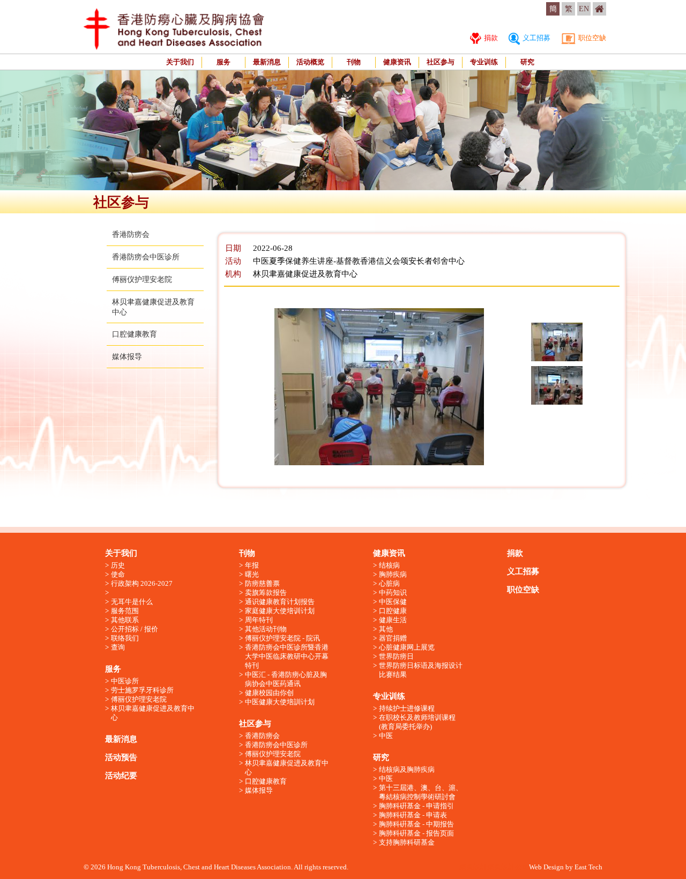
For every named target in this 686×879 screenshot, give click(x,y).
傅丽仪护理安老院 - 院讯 (282, 638)
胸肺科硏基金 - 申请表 (413, 815)
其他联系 (125, 620)
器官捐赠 (393, 638)
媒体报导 (127, 357)
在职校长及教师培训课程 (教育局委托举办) (417, 722)
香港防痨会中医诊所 (146, 257)
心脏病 (389, 583)
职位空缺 (591, 38)
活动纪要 (121, 775)
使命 (118, 574)
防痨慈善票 (262, 583)
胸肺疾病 (393, 574)
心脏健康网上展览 (407, 647)
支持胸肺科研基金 (407, 842)
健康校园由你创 (269, 693)
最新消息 (267, 62)
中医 (386, 736)
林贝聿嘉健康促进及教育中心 (153, 712)
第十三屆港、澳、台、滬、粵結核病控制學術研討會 (421, 792)
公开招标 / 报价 (134, 629)
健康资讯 (397, 62)
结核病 (389, 565)
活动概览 (310, 62)
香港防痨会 (131, 234)
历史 (118, 565)
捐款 (490, 38)
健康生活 (393, 620)
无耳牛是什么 (132, 602)
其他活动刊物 (266, 629)
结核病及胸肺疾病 (407, 769)
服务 (223, 62)
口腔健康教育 (134, 334)
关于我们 (180, 62)
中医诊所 (125, 681)
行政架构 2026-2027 (142, 583)
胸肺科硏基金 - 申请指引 (416, 806)
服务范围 (125, 611)
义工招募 (535, 38)
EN (584, 9)
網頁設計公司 (508, 867)
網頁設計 (473, 867)
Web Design (546, 867)
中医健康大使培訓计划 (280, 702)
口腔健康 (393, 611)
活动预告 (121, 757)
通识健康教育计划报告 (280, 602)
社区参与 (440, 62)
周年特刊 (259, 620)
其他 (386, 629)
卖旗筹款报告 (266, 593)
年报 (252, 565)
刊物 (354, 62)
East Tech (588, 867)
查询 (118, 647)
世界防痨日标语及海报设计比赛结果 (421, 670)
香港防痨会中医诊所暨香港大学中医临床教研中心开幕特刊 (287, 656)
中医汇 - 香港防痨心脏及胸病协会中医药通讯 (286, 679)
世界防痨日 (396, 656)
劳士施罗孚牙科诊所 (142, 690)
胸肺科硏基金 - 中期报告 (416, 824)
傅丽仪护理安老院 (142, 279)
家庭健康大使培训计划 (280, 611)
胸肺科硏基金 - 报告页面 (416, 833)
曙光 (252, 574)
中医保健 (393, 602)
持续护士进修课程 (407, 708)
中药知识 (393, 593)
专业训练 (484, 62)
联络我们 (125, 638)
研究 (527, 62)
